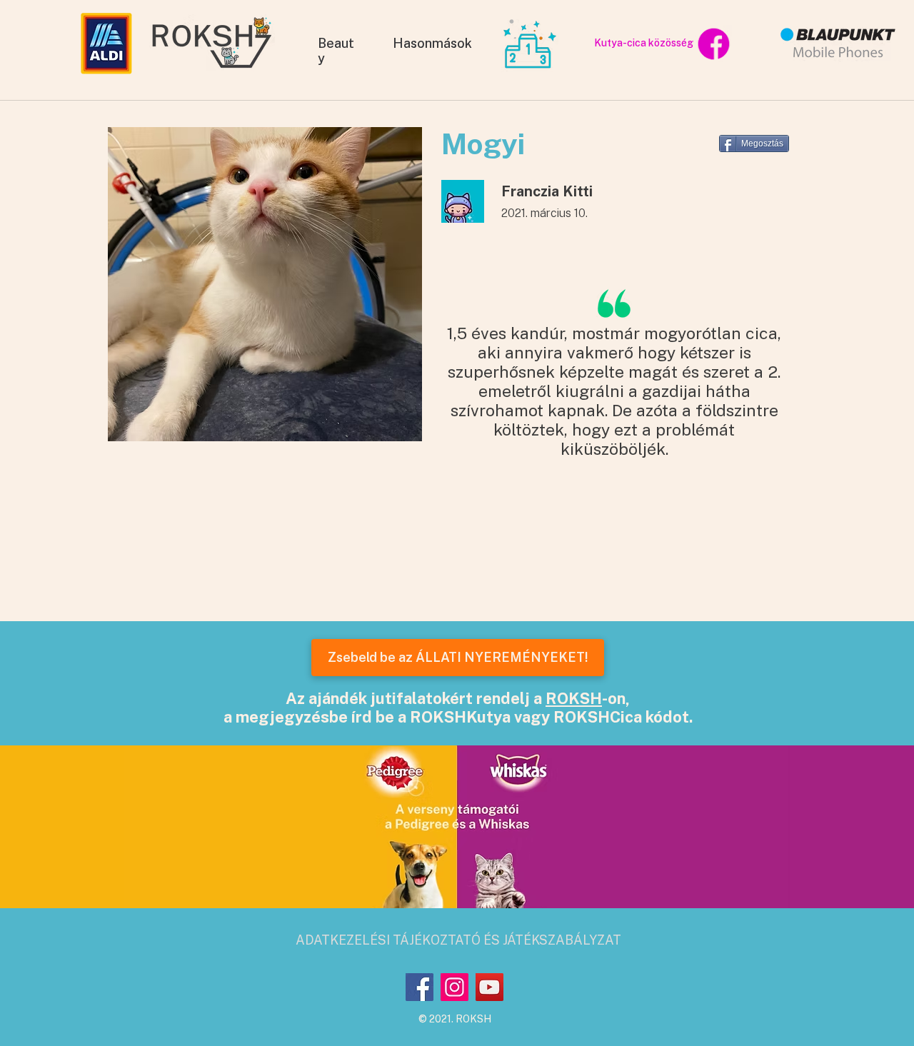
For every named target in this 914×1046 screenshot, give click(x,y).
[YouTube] (489, 987)
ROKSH (574, 698)
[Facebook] (419, 987)
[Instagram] (454, 987)
